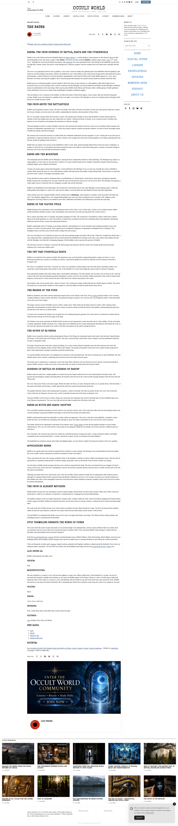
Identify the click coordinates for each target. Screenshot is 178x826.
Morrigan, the (34, 635)
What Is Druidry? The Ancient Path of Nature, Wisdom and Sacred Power (159, 767)
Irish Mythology (33, 22)
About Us (137, 95)
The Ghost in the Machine (154, 799)
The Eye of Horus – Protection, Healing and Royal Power (121, 799)
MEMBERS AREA (137, 83)
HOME (137, 53)
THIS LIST (140, 25)
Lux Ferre (37, 33)
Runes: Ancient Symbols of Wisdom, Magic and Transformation (122, 767)
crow (108, 60)
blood (111, 57)
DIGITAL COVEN (137, 59)
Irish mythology (71, 57)
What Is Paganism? (44, 799)
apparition (94, 295)
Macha (32, 633)
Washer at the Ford (36, 638)
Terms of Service (83, 811)
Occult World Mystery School (43, 537)
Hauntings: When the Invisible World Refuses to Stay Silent (88, 767)
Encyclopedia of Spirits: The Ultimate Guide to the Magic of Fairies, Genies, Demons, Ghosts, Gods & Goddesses (64, 648)
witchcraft (69, 62)
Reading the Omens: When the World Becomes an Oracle (16, 767)
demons (53, 544)
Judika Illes (114, 648)
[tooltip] (122, 2)
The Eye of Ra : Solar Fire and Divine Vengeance (17, 799)
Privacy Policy (108, 811)
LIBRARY (137, 65)
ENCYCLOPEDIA (137, 71)
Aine (28, 620)
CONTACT (137, 89)
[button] (149, 46)
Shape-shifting (78, 424)
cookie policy (149, 813)
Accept (139, 818)
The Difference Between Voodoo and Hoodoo (52, 767)
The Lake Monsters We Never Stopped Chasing (88, 799)
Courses (137, 77)
